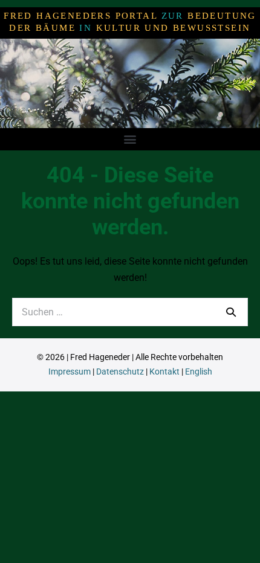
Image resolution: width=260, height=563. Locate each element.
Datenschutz (120, 371)
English (198, 371)
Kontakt (164, 371)
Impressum (69, 371)
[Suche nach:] (130, 312)
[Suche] (231, 312)
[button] (130, 139)
